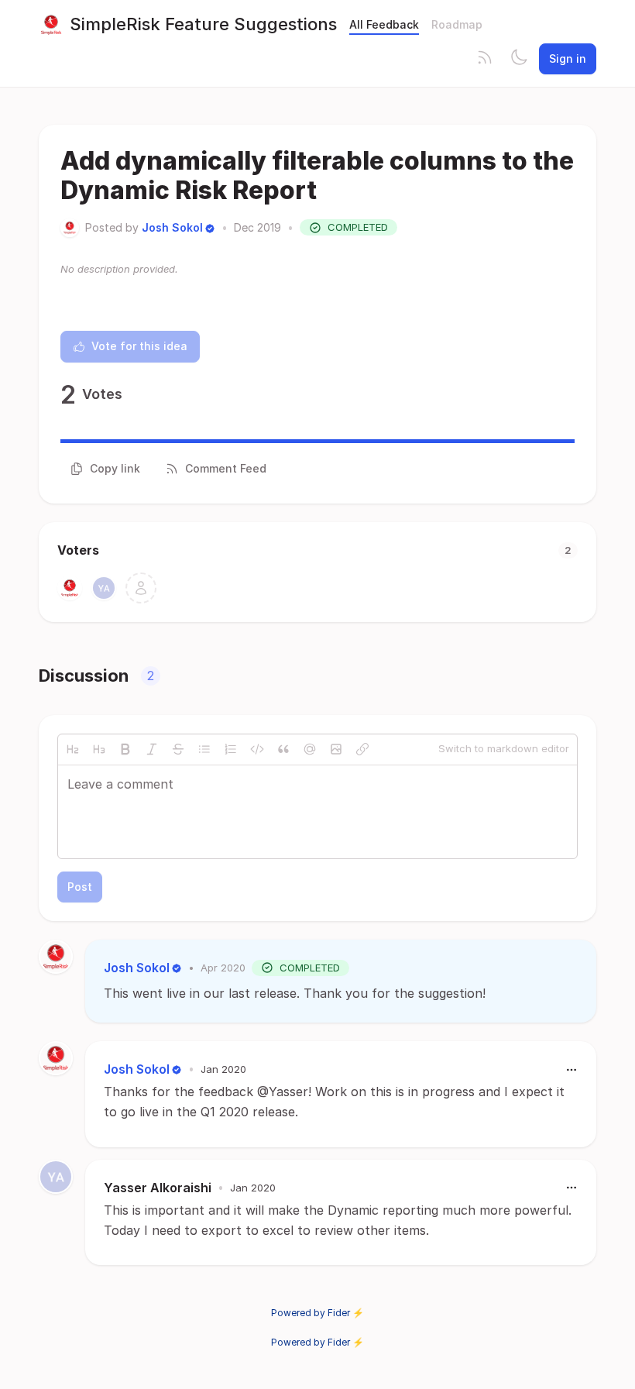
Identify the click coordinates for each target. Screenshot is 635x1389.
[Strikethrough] (178, 749)
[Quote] (283, 749)
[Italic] (151, 749)
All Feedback (384, 24)
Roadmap (456, 24)
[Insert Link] (362, 749)
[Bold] (125, 749)
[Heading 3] (99, 749)
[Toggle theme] (519, 58)
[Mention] (309, 749)
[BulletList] (204, 749)
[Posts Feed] (485, 58)
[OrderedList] (230, 749)
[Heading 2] (72, 749)
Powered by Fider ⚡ (317, 1313)
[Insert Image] (336, 749)
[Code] (257, 749)
